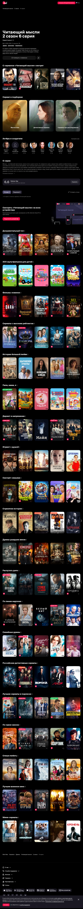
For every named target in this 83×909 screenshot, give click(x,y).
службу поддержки (25, 904)
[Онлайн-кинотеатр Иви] (5, 3)
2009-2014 (8, 43)
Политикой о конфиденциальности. (54, 901)
